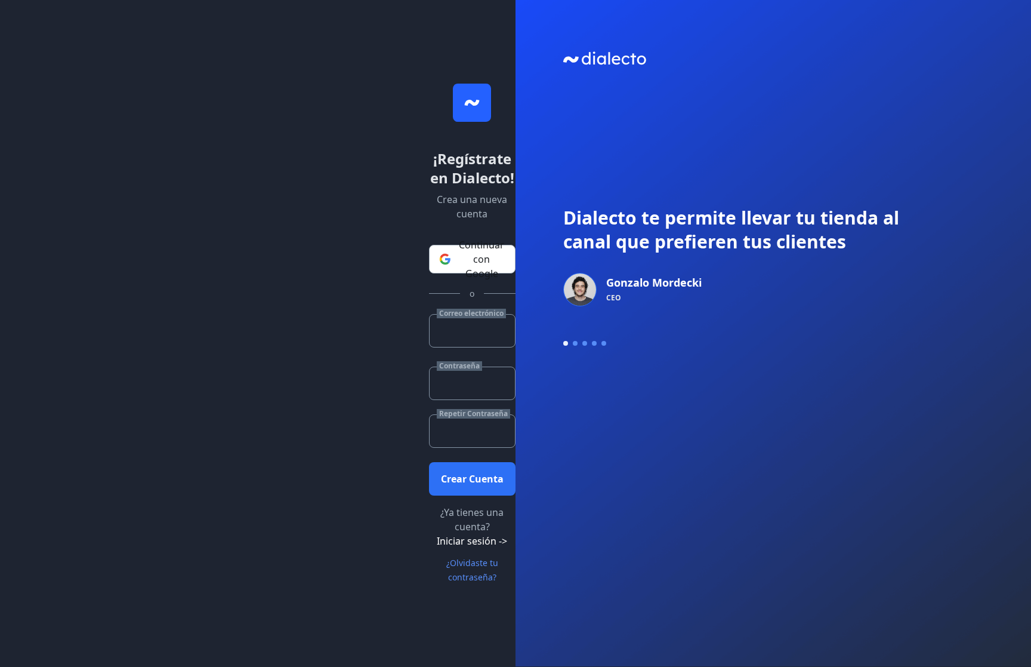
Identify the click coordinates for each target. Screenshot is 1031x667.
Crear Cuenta (472, 478)
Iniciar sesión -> (472, 541)
